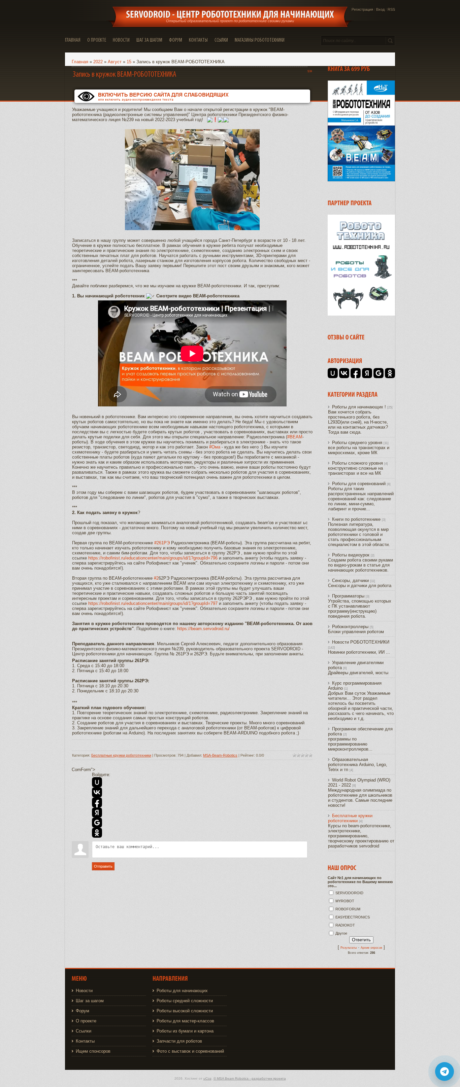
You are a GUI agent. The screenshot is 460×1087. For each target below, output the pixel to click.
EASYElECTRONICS (352, 917)
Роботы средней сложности (185, 1000)
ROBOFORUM (347, 909)
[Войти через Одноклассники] (97, 833)
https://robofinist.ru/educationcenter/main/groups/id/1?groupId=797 (153, 603)
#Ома (214, 446)
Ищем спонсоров (93, 1051)
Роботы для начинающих (182, 990)
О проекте (86, 1020)
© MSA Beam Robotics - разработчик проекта (249, 1078)
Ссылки (83, 1031)
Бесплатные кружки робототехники (121, 755)
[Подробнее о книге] (361, 179)
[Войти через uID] (97, 782)
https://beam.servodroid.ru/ (203, 628)
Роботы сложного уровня (357, 463)
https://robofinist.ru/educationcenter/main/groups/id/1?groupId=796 (153, 557)
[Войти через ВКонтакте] (97, 792)
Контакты (85, 1041)
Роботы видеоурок (350, 554)
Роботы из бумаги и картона (185, 1031)
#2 (156, 578)
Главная (80, 61)
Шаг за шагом (90, 1000)
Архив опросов (371, 947)
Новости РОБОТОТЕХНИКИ (360, 642)
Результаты (348, 947)
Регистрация (362, 9)
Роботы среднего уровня (357, 442)
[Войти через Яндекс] (97, 812)
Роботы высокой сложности (185, 1010)
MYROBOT (344, 901)
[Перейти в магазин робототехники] (361, 314)
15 (129, 61)
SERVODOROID (349, 893)
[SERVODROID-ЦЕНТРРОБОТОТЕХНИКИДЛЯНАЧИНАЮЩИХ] (230, 14)
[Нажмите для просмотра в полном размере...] (192, 228)
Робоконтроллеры (350, 626)
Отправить (103, 866)
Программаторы (348, 596)
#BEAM (294, 436)
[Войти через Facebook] (97, 802)
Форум (82, 1010)
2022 (98, 61)
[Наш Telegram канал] (444, 1071)
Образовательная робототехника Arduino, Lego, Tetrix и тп (357, 764)
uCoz (207, 1078)
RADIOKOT (345, 925)
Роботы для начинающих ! (359, 406)
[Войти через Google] (97, 823)
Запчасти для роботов (179, 1041)
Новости (84, 990)
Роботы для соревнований (359, 483)
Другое (341, 933)
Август (115, 61)
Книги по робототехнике (356, 519)
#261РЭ (162, 542)
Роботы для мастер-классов (185, 1020)
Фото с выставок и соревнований (190, 1051)
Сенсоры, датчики (350, 580)
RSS (391, 9)
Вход (380, 9)
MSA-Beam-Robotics (220, 755)
